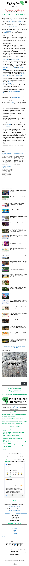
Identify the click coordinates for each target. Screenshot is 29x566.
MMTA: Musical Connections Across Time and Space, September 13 (17, 320)
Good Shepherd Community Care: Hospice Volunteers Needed (17, 204)
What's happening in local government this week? (14, 394)
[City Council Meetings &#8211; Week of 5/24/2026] (8, 172)
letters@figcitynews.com (14, 510)
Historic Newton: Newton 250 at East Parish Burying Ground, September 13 (18, 327)
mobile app (7, 513)
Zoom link (10, 20)
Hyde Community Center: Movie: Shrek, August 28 (18, 249)
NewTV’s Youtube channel (10, 26)
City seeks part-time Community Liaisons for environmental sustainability (18, 197)
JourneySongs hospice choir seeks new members (18, 191)
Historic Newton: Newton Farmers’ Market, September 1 (17, 281)
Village (15, 533)
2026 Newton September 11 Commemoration (15, 294)
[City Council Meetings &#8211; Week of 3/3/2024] (20, 159)
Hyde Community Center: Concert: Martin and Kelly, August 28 (17, 242)
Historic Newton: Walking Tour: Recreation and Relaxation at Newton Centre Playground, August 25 (18, 230)
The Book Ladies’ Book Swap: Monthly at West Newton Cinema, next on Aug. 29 (18, 262)
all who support (14, 407)
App (20, 453)
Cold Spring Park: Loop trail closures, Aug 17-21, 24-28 (18, 217)
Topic (15, 531)
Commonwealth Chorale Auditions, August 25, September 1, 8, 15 (17, 223)
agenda (5, 32)
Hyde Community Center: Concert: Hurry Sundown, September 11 (18, 307)
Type (15, 530)
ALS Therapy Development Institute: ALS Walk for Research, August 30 (17, 268)
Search (24, 383)
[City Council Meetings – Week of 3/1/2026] (8, 159)
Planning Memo (15, 59)
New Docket (20, 21)
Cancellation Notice (15, 97)
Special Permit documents (9, 67)
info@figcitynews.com (14, 506)
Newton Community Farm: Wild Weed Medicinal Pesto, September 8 (18, 288)
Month (15, 528)
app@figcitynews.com (21, 513)
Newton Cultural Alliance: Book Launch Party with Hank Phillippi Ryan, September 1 (18, 275)
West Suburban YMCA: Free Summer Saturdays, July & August (17, 210)
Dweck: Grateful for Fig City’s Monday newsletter (14, 421)
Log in (3, 536)
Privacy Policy (14, 564)
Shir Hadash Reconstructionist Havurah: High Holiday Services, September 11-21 (18, 301)
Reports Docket (11, 21)
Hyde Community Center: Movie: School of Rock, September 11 (18, 314)
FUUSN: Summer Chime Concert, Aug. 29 (18, 255)
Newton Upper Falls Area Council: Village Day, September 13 (18, 333)
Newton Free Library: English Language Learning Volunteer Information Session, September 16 (18, 340)
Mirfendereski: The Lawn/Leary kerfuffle (12, 423)
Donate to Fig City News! (14, 406)
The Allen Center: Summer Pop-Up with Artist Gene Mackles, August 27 (18, 236)
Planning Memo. (7, 83)
